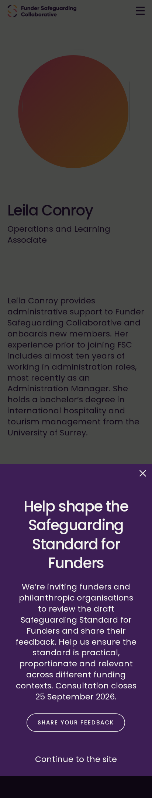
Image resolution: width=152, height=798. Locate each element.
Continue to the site (76, 759)
